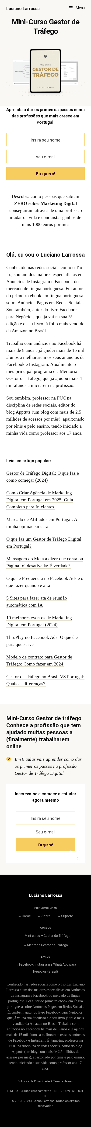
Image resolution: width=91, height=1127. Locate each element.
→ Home (24, 916)
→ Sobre (44, 916)
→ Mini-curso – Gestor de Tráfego (45, 936)
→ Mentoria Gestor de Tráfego (45, 945)
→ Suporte (65, 916)
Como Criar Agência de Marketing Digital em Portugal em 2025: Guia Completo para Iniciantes (39, 499)
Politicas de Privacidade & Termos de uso (45, 1081)
